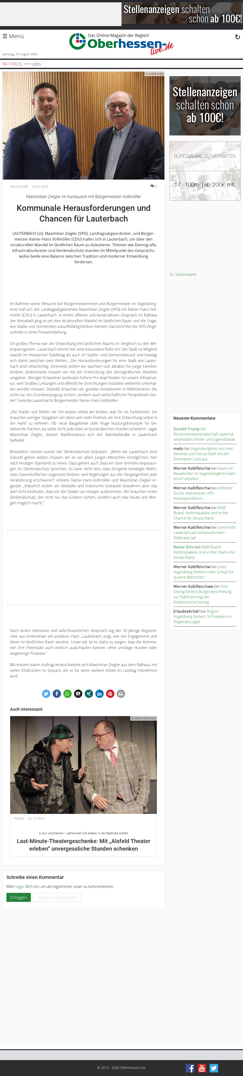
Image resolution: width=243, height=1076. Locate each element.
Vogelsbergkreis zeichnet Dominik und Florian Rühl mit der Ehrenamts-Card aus (203, 454)
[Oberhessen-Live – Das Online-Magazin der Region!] (121, 44)
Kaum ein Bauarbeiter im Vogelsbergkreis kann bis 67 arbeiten (204, 473)
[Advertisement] (83, 567)
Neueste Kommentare (194, 418)
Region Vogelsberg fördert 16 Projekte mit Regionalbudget (202, 616)
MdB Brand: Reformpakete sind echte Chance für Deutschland (200, 513)
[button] (46, 694)
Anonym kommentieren (57, 897)
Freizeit (19, 818)
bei (189, 428)
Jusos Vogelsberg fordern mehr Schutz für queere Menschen (203, 572)
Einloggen (18, 897)
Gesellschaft (19, 186)
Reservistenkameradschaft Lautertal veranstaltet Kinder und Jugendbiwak (204, 436)
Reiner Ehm (183, 547)
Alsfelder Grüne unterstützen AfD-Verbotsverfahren (203, 493)
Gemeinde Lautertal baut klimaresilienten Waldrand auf (204, 532)
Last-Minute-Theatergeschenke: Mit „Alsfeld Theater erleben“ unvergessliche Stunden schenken (83, 842)
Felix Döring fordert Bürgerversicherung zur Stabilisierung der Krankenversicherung (202, 594)
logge (19, 886)
